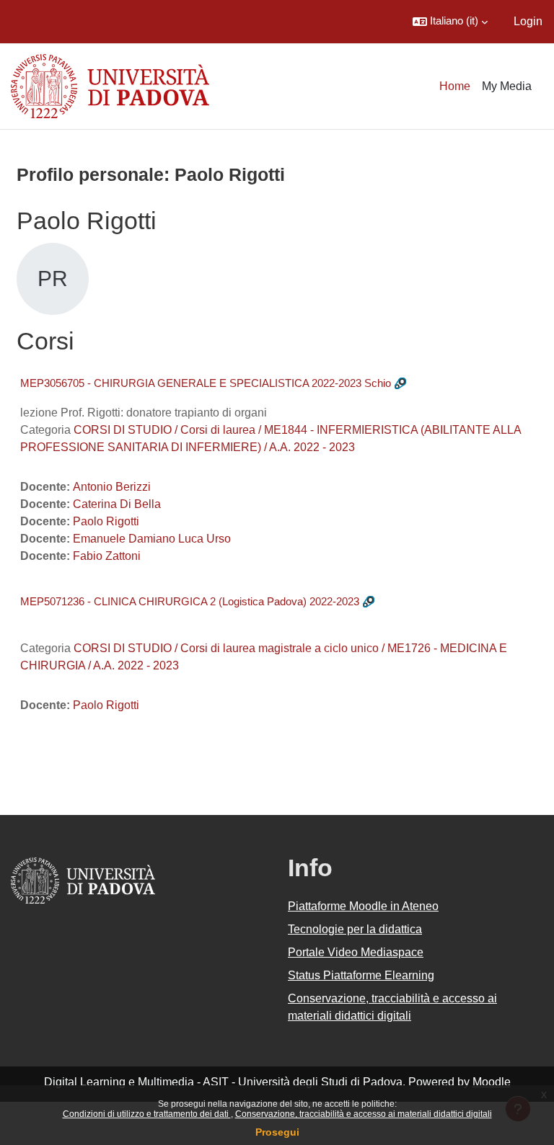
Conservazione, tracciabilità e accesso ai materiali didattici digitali (363, 1114)
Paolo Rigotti (106, 521)
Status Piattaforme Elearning (361, 975)
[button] (450, 21)
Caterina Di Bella (117, 504)
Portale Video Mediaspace (355, 952)
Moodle (491, 1082)
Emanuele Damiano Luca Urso (152, 539)
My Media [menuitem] (507, 86)
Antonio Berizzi (112, 487)
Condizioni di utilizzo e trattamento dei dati (147, 1114)
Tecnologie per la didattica (355, 929)
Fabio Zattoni (107, 556)
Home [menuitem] (454, 86)
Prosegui (277, 1132)
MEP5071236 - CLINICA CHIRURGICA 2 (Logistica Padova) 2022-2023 (189, 601)
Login (528, 21)
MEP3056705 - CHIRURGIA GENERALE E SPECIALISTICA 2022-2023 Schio (205, 383)
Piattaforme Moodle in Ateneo (363, 906)
